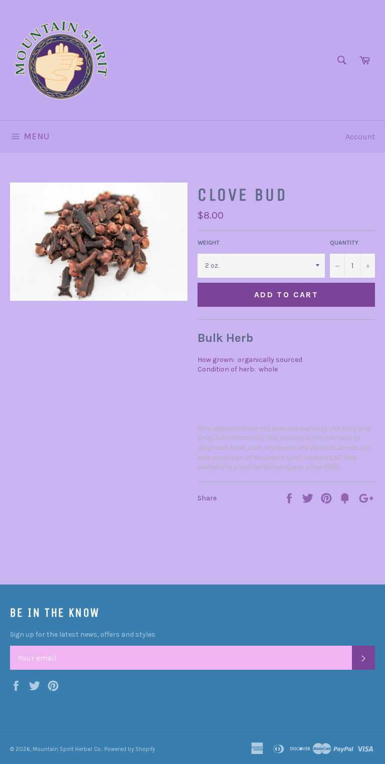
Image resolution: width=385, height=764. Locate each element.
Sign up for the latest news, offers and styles (82, 634)
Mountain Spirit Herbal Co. (67, 749)
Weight (209, 242)
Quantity (344, 242)
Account (360, 136)
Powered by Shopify (129, 749)
